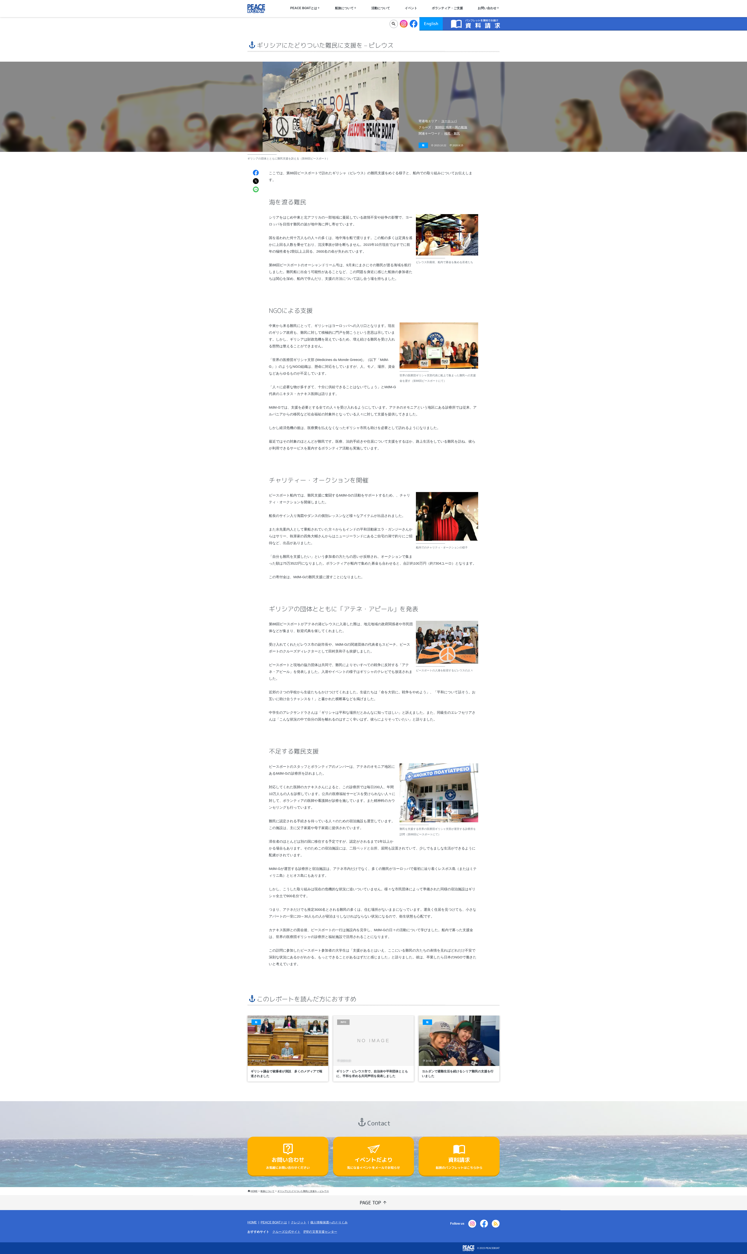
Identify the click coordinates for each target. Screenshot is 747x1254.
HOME (254, 1191)
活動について (380, 8)
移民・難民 (452, 133)
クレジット (298, 1222)
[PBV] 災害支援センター (320, 1231)
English (431, 23)
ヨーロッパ (449, 121)
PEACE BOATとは (274, 1222)
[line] (256, 190)
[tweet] (256, 181)
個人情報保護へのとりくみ (329, 1222)
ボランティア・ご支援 (447, 8)
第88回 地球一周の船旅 (451, 127)
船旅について (267, 1191)
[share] (256, 173)
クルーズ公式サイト (286, 1231)
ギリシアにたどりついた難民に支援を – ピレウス (303, 1191)
